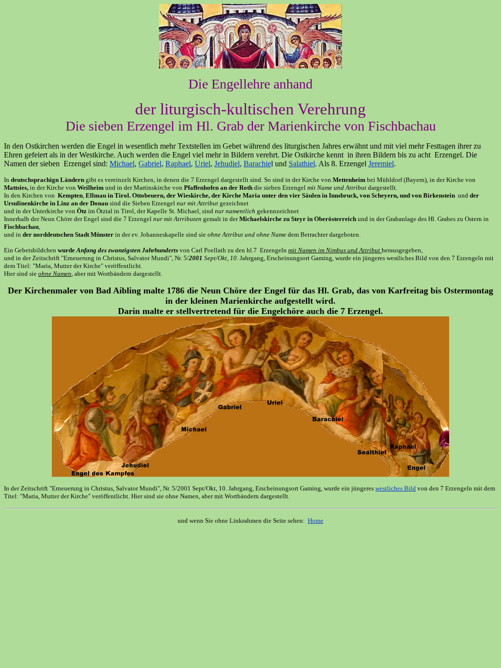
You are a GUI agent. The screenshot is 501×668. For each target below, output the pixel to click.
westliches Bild (395, 488)
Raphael (178, 163)
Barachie (257, 163)
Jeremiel (381, 163)
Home (315, 520)
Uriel (202, 163)
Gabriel (149, 163)
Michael (122, 163)
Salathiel (302, 163)
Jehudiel (227, 163)
